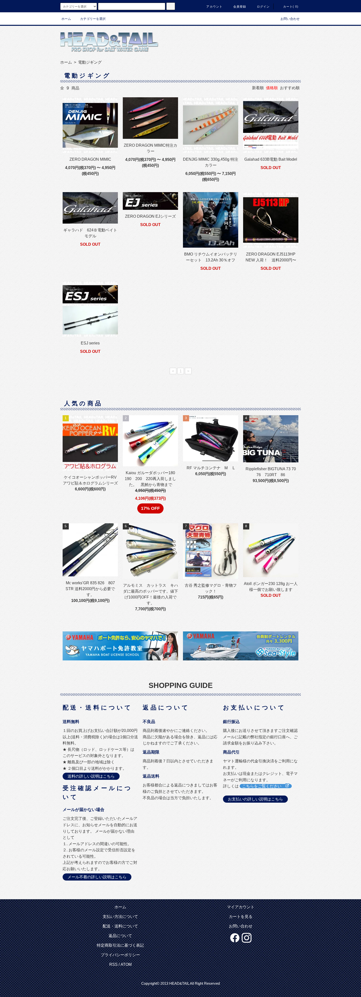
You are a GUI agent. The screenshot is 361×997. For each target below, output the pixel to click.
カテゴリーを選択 (93, 19)
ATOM (126, 964)
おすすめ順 (290, 88)
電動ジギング (89, 62)
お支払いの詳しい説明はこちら (255, 799)
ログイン (263, 6)
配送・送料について (120, 926)
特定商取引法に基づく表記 (120, 945)
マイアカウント (240, 907)
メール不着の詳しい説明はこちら (97, 877)
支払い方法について (120, 916)
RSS (113, 964)
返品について (120, 936)
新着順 (258, 88)
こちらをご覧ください (263, 786)
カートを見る (240, 916)
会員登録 (239, 6)
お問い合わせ (290, 19)
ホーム (66, 19)
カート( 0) (290, 6)
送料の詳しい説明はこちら (91, 776)
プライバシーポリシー (120, 955)
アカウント (214, 6)
